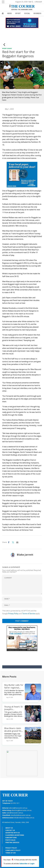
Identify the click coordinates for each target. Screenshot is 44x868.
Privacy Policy (13, 613)
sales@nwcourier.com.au (15, 813)
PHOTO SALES (10, 840)
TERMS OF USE (10, 853)
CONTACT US (10, 830)
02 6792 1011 (15, 803)
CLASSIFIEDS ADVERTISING (14, 835)
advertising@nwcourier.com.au (21, 810)
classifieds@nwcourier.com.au (20, 815)
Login (32, 863)
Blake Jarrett (25, 554)
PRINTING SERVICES (12, 842)
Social (27, 13)
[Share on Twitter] (13, 542)
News (9, 13)
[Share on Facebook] (9, 542)
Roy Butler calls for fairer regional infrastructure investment (13, 689)
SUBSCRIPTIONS (11, 838)
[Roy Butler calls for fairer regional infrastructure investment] (33, 699)
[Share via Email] (17, 542)
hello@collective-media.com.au (24, 818)
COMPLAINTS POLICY (12, 850)
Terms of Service (28, 613)
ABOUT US (9, 828)
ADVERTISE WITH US (12, 833)
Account (39, 2)
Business (37, 13)
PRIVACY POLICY (11, 848)
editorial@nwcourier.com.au (18, 808)
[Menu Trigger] (3, 2)
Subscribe (23, 863)
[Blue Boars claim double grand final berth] (33, 743)
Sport (18, 13)
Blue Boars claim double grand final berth (13, 731)
